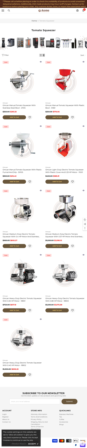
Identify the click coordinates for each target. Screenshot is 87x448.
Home (34, 21)
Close (85, 6)
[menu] (3, 10)
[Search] (9, 10)
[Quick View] (41, 62)
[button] (40, 55)
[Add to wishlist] (29, 117)
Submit (69, 401)
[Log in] (77, 10)
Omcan (5, 103)
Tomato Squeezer (46, 21)
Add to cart (14, 117)
